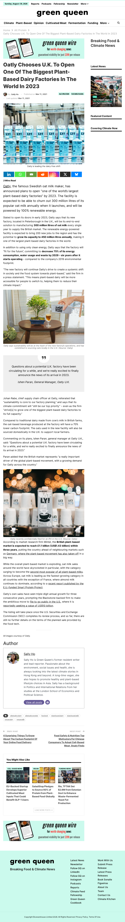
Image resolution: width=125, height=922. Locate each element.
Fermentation (77, 23)
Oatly (7, 186)
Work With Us (105, 860)
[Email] (31, 174)
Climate (9, 23)
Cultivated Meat (56, 23)
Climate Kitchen (107, 899)
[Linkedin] (9, 174)
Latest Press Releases (105, 873)
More (84, 3)
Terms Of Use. (95, 917)
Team (101, 891)
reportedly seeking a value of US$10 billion (28, 605)
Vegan (36, 769)
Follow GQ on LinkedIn (77, 870)
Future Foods (77, 94)
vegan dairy (9, 719)
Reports (35, 3)
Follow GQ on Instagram (77, 877)
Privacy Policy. (82, 917)
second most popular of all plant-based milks (56, 571)
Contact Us (104, 895)
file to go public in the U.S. (45, 601)
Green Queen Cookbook (77, 901)
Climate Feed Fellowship (77, 893)
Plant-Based (24, 23)
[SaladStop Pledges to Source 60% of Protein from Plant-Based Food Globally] (43, 775)
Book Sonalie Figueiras (105, 881)
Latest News (77, 860)
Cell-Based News (14, 769)
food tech (44, 716)
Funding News (65, 769)
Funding (93, 23)
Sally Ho (29, 654)
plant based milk (73, 716)
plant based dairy (57, 716)
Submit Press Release (105, 866)
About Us (103, 887)
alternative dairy (16, 716)
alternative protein (31, 716)
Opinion (39, 23)
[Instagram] (54, 174)
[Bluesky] (76, 174)
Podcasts (46, 3)
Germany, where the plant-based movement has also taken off (43, 553)
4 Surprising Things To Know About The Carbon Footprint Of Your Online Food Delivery (20, 739)
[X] (65, 174)
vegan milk (20, 719)
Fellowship (59, 3)
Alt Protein (64, 94)
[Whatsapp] (20, 174)
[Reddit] (42, 174)
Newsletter (73, 3)
